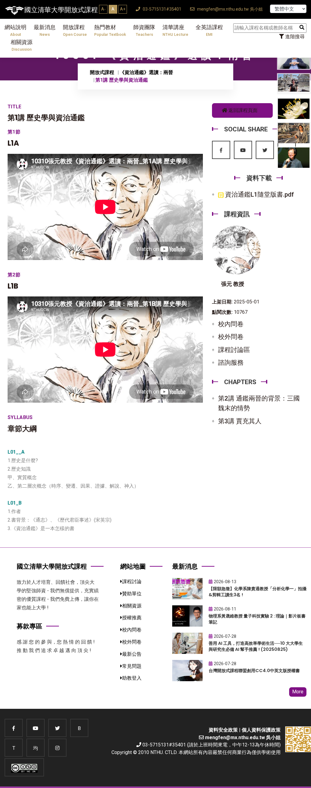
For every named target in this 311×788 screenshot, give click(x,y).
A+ (122, 9)
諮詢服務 (231, 362)
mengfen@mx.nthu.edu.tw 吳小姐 (229, 9)
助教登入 (132, 678)
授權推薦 (132, 618)
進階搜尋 (294, 36)
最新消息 (45, 30)
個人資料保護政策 (261, 730)
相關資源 (21, 45)
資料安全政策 (223, 730)
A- (103, 9)
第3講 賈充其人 (239, 421)
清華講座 (175, 30)
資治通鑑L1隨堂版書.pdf (259, 194)
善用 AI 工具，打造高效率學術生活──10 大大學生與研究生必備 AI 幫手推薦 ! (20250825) (256, 646)
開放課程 (75, 30)
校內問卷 (231, 324)
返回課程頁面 (242, 110)
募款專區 (29, 626)
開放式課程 (102, 72)
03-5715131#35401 (161, 9)
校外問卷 (231, 336)
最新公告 (132, 654)
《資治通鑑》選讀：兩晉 (146, 72)
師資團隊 (144, 30)
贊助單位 (132, 594)
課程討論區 (234, 349)
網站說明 (15, 30)
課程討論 (132, 581)
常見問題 (132, 666)
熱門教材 (110, 30)
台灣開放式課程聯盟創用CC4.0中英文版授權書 (254, 671)
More (297, 692)
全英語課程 (209, 30)
